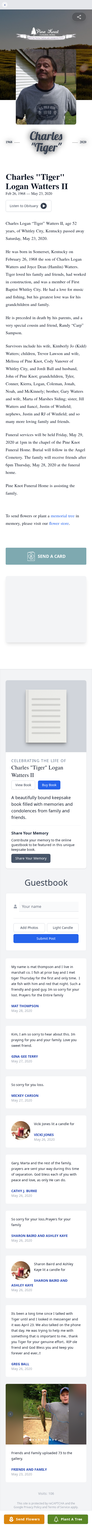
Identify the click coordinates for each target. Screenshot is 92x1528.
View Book (23, 785)
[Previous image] (10, 1414)
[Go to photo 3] (36, 1440)
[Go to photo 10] (56, 1440)
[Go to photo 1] (30, 1440)
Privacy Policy (33, 1507)
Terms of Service (59, 1507)
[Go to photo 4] (39, 1440)
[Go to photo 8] (50, 1440)
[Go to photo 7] (47, 1440)
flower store (59, 523)
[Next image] (81, 1414)
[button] (46, 1414)
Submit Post (46, 938)
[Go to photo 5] (42, 1440)
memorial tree (63, 515)
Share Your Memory (30, 858)
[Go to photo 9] (53, 1440)
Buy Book (49, 785)
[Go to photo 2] (33, 1440)
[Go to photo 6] (45, 1440)
